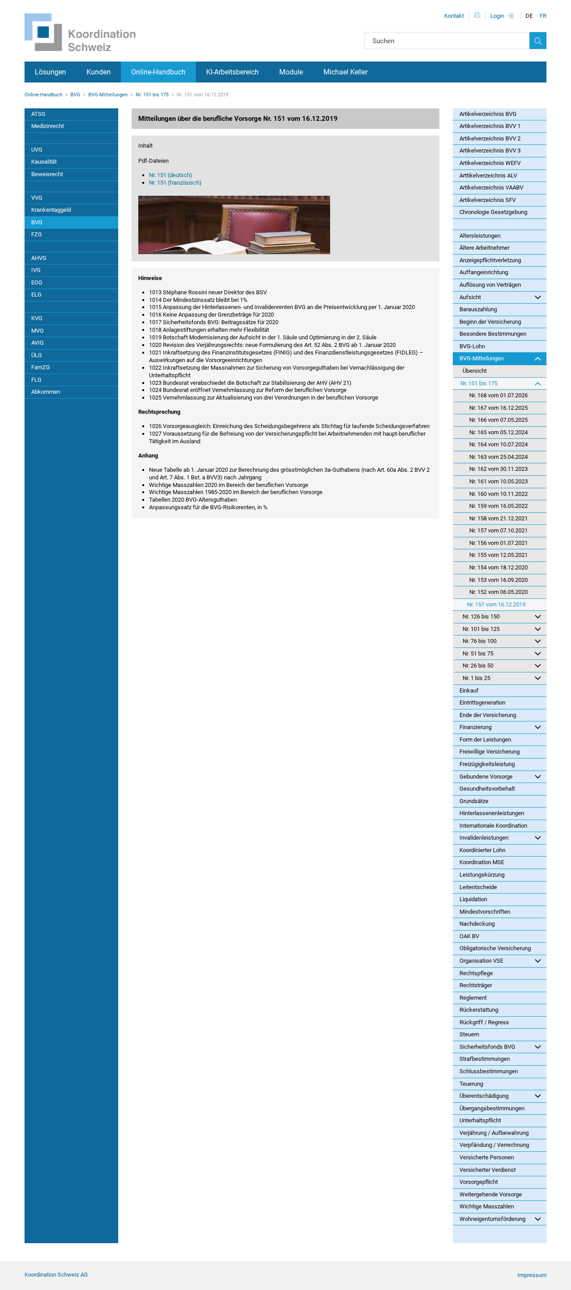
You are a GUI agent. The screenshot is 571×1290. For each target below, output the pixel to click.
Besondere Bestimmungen (492, 333)
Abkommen (45, 391)
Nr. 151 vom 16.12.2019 (496, 604)
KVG (36, 318)
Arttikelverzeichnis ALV (488, 175)
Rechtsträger (475, 985)
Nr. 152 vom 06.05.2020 (498, 592)
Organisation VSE (481, 960)
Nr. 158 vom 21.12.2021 (498, 518)
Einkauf (469, 690)
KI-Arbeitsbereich (232, 72)
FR (543, 15)
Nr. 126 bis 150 (481, 616)
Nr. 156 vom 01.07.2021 (498, 543)
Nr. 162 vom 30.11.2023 (498, 469)
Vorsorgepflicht (478, 1182)
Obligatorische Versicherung (495, 948)
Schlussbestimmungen (488, 1071)
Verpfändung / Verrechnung (494, 1145)
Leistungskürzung (482, 874)
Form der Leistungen (485, 739)
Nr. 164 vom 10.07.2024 (498, 444)
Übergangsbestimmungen (492, 1108)
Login (497, 15)
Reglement (473, 997)
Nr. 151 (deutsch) (170, 175)
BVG (75, 95)
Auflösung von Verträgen (490, 284)
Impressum (531, 1275)
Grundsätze (473, 801)
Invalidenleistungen (484, 837)
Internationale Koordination (493, 825)
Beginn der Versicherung (490, 321)
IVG (36, 270)
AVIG (37, 342)
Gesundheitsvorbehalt (487, 788)
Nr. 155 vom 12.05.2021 (498, 555)
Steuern (469, 1034)
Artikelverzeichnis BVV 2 (490, 138)
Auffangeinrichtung (483, 272)
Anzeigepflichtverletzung (490, 260)
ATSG (38, 114)
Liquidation (473, 899)
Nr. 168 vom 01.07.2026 (498, 395)
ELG (36, 294)
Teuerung (471, 1083)
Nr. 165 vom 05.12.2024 (498, 432)
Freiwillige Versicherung (489, 751)
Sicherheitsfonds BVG (487, 1046)
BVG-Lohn (472, 346)
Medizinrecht (47, 126)
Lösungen (50, 72)
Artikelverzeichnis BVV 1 (490, 126)
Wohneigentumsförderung (492, 1219)
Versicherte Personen (486, 1157)
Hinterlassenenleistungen (491, 813)
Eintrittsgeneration (482, 702)
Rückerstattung (478, 1009)
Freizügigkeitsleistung (487, 764)
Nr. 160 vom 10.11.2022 (498, 493)
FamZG (40, 367)
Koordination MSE (481, 862)
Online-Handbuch (158, 72)
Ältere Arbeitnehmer (484, 247)
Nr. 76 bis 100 (480, 641)
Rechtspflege (476, 973)
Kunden (99, 72)
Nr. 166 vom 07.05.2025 (498, 419)
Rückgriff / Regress (484, 1022)
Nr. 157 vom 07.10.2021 (498, 530)
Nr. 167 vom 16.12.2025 (498, 407)
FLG (36, 379)
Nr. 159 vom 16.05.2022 (498, 506)
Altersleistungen (480, 235)
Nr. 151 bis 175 (152, 95)
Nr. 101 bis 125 (481, 629)
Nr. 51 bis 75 (478, 653)
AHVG (38, 258)
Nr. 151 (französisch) (175, 182)
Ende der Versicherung (487, 715)
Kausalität (44, 161)
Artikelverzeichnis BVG (488, 114)
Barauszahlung (478, 309)
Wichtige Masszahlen (486, 1206)
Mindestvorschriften (484, 911)
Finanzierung (475, 727)
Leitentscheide (478, 887)
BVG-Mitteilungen (108, 95)
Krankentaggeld (51, 209)
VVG (36, 197)
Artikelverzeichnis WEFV (490, 163)
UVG (36, 149)
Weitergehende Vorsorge (490, 1194)
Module (291, 72)
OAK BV (469, 936)
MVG (37, 330)
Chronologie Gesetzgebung (493, 212)
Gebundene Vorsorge (486, 776)
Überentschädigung (484, 1095)
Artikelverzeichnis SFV (487, 200)
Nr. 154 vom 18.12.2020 (498, 567)
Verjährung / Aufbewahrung (494, 1132)
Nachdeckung (477, 923)
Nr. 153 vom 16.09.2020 (498, 580)
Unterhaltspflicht (480, 1120)
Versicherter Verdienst (487, 1169)
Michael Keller (345, 72)
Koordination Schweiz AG (56, 1274)
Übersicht (475, 370)
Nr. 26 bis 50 (478, 665)
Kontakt (454, 15)
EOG (36, 282)
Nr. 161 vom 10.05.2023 (498, 481)
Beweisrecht (47, 174)
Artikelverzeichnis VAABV (491, 187)
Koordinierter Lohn (482, 850)
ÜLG (36, 355)
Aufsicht (470, 297)
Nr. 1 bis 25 (476, 678)
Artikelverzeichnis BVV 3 (490, 150)
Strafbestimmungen (484, 1058)
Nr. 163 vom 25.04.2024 (498, 456)
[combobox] (447, 40)
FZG (36, 234)
